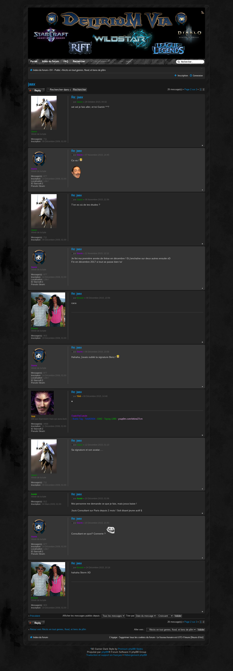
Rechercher (79, 61)
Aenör (80, 498)
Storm (80, 155)
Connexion (198, 75)
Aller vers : (139, 629)
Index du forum (50, 61)
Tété (79, 396)
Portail (33, 61)
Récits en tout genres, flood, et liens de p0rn (84, 70)
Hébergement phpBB (135, 655)
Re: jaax (77, 97)
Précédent (35, 616)
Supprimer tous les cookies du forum (137, 637)
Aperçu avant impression (201, 69)
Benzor (80, 298)
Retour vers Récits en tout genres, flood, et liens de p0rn (58, 629)
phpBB (105, 652)
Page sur (190, 89)
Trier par (130, 615)
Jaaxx (80, 102)
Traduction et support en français (104, 655)
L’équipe (113, 637)
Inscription (183, 75)
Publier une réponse (33, 90)
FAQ (66, 61)
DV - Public (55, 70)
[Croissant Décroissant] (169, 615)
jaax (31, 84)
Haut (202, 145)
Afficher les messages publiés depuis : (82, 615)
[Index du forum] (116, 33)
